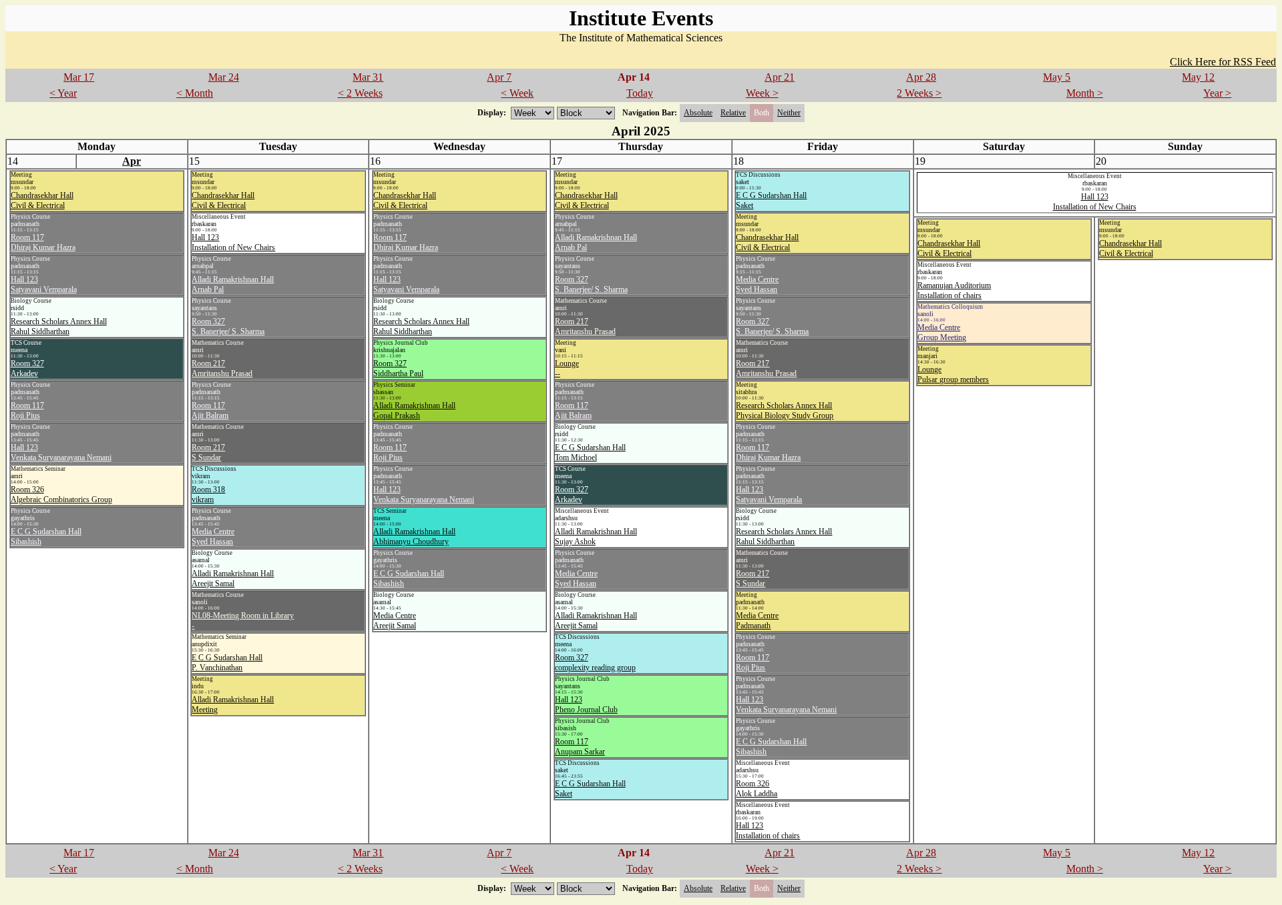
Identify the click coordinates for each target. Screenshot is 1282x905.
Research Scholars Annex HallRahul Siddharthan (59, 326)
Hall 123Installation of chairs (768, 830)
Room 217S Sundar (208, 452)
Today (639, 93)
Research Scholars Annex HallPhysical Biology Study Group (784, 410)
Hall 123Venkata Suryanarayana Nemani (61, 452)
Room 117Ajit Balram (210, 410)
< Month (194, 93)
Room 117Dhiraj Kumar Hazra (43, 242)
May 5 (1056, 77)
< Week (517, 93)
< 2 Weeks (360, 93)
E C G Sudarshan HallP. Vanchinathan (227, 662)
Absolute (698, 112)
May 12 (1198, 77)
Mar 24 (223, 77)
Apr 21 (780, 77)
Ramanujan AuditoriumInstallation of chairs (954, 290)
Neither (789, 112)
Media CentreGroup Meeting (941, 332)
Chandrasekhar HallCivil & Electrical (42, 200)
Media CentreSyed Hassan (213, 536)
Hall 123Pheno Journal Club (586, 704)
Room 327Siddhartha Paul (398, 368)
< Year (63, 93)
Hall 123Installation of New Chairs (233, 242)
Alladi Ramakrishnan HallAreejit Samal (233, 578)
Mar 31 (368, 77)
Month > (1084, 93)
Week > (762, 93)
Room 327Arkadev (27, 368)
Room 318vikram (208, 494)
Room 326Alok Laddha (756, 788)
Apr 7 (499, 77)
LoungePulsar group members (953, 374)
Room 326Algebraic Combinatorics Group (61, 494)
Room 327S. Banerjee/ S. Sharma (228, 326)
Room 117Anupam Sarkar (580, 746)
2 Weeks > (919, 93)
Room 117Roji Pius (27, 410)
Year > (1217, 93)
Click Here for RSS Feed (1223, 61)
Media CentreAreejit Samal (394, 620)
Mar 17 (78, 77)
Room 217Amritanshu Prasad (222, 368)
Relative (733, 112)
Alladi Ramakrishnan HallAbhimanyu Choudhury (414, 536)
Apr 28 (921, 77)
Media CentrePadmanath (757, 620)
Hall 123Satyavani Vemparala (44, 284)
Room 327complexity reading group (595, 662)
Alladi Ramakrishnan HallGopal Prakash (414, 410)
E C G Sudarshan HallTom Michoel (590, 452)
